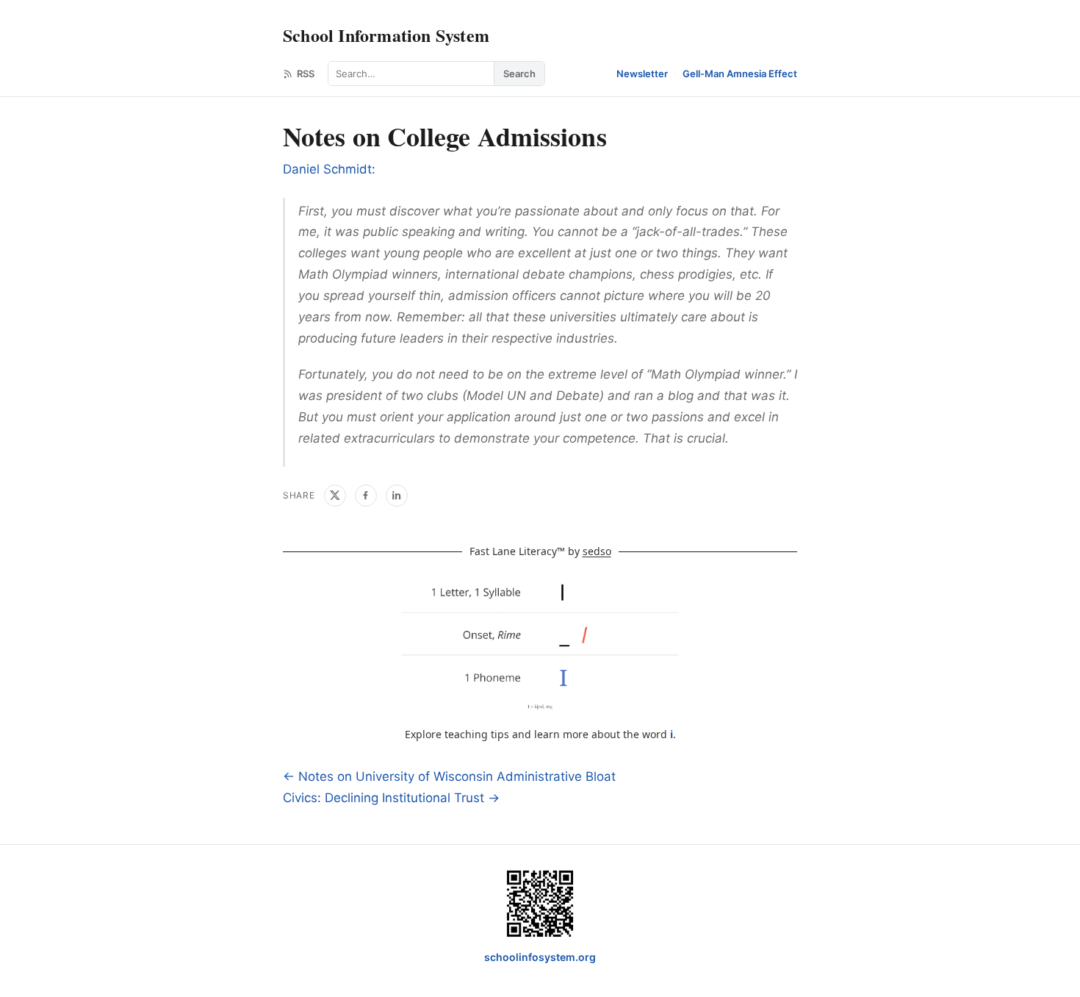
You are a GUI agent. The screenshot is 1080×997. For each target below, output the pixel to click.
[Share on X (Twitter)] (335, 496)
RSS (305, 73)
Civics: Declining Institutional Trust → (391, 797)
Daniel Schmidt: (329, 169)
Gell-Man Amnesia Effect (740, 73)
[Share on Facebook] (366, 496)
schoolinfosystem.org (540, 957)
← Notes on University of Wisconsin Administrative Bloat (449, 776)
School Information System (386, 35)
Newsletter (642, 73)
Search (519, 73)
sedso (597, 551)
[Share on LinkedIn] (397, 496)
